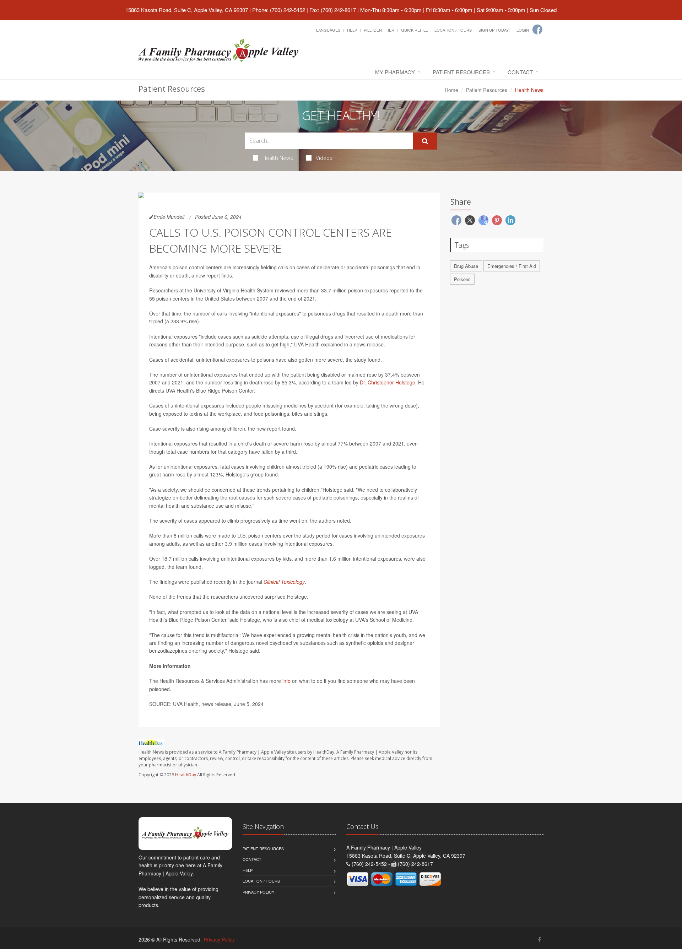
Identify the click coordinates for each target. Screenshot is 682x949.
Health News (277, 157)
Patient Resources (461, 72)
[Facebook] (537, 29)
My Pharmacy (395, 72)
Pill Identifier (379, 30)
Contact (520, 72)
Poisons (462, 279)
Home (451, 89)
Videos (324, 157)
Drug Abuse (466, 266)
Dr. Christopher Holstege (387, 382)
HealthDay (185, 775)
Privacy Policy (258, 892)
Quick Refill (414, 30)
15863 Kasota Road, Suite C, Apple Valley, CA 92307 (186, 10)
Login (522, 30)
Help (352, 30)
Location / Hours (453, 30)
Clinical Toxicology (284, 581)
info (286, 680)
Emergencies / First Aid (511, 266)
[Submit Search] (425, 141)
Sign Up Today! (494, 30)
